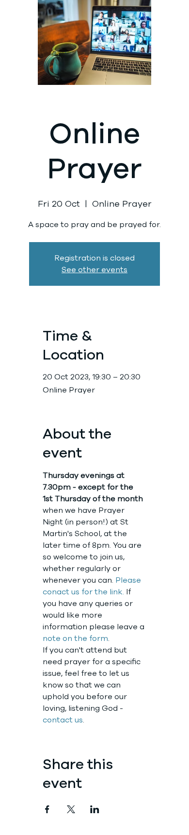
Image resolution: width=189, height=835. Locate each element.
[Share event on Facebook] (47, 809)
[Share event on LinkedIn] (94, 809)
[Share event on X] (71, 809)
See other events (94, 269)
